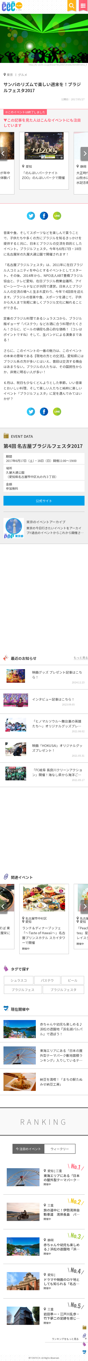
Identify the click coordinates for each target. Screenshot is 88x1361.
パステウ (47, 980)
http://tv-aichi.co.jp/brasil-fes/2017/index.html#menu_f (58, 64)
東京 (10, 74)
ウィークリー (60, 1149)
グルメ (22, 74)
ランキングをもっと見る (65, 1339)
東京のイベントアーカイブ (45, 521)
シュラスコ (18, 980)
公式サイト (44, 500)
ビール (73, 980)
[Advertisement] (44, 599)
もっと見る (81, 658)
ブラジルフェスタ (63, 989)
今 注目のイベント (28, 1149)
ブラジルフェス (22, 989)
